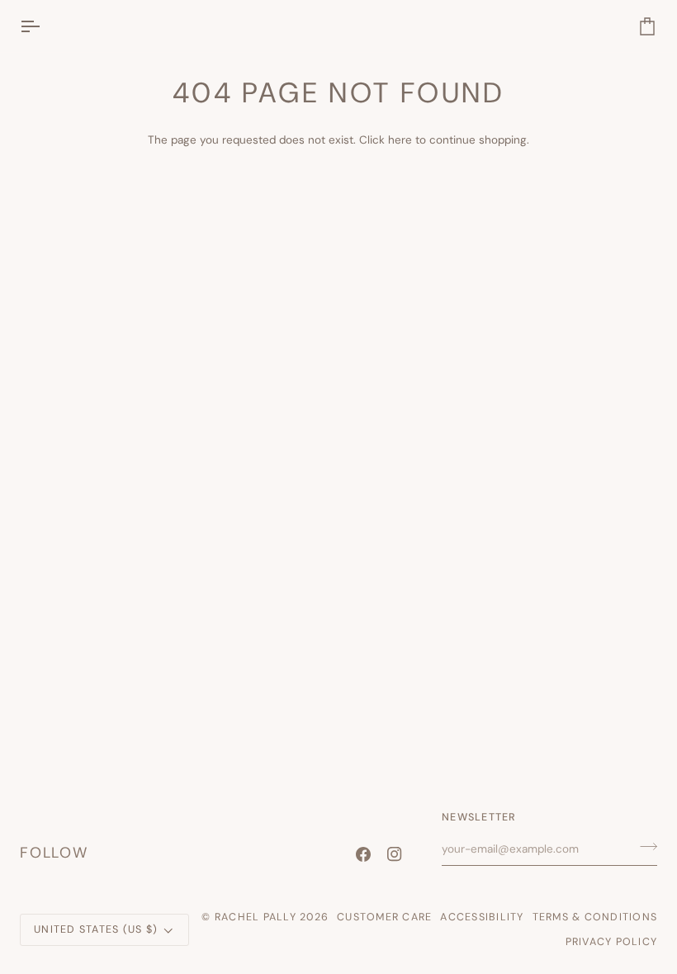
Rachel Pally (255, 917)
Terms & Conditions (595, 917)
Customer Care (384, 917)
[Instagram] (394, 854)
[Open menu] (44, 26)
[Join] (643, 847)
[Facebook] (363, 854)
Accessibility (481, 917)
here (400, 140)
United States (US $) (96, 929)
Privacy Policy (612, 941)
